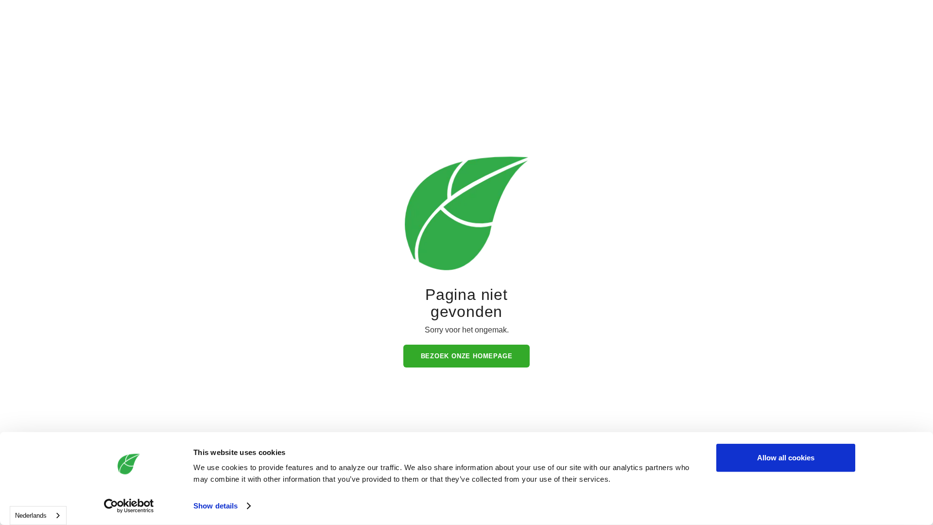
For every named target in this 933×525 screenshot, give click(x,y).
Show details (215, 506)
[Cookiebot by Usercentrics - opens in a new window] (129, 506)
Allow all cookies (785, 458)
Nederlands (31, 515)
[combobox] (38, 515)
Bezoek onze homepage (467, 356)
